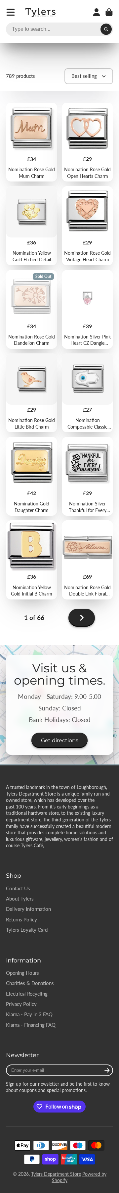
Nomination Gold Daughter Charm (31, 476)
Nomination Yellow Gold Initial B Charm (31, 559)
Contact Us (18, 888)
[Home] (41, 12)
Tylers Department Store (56, 1174)
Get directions (59, 740)
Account (96, 12)
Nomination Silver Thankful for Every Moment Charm (87, 476)
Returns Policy (21, 919)
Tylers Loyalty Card (27, 930)
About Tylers (20, 899)
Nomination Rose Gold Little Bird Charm (31, 392)
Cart (109, 12)
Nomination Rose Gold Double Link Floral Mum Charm (87, 559)
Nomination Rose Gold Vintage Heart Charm (87, 225)
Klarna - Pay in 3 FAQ (29, 1014)
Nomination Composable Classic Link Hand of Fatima (87, 392)
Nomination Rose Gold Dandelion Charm (31, 309)
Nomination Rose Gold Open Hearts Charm (87, 142)
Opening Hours (22, 973)
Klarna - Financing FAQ (31, 1025)
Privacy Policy (21, 1004)
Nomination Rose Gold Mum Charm (31, 142)
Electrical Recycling (27, 994)
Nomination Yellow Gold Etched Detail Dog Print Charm (31, 225)
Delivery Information (28, 909)
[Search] (106, 29)
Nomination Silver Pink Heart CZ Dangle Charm (87, 309)
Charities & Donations (30, 983)
